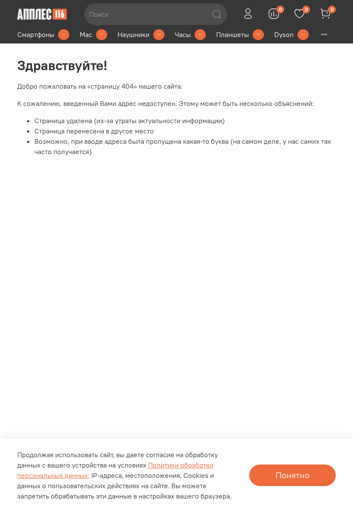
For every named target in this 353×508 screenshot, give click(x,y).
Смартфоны (35, 34)
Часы (183, 34)
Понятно (293, 475)
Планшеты (232, 34)
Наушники (133, 34)
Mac (86, 34)
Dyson (284, 34)
